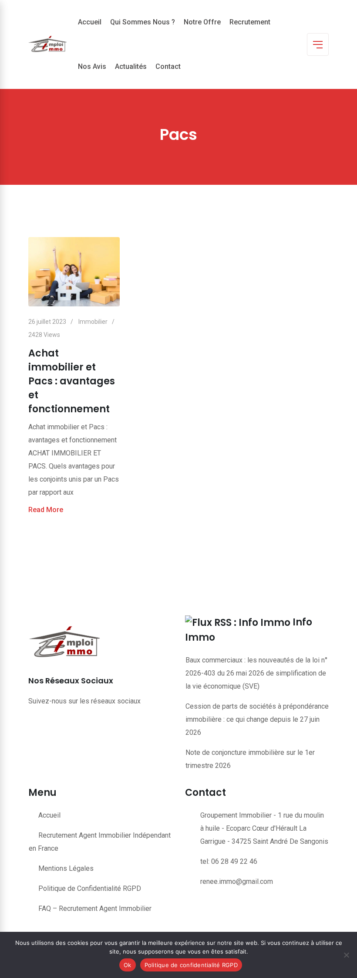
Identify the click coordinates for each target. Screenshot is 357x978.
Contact (168, 66)
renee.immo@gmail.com (236, 881)
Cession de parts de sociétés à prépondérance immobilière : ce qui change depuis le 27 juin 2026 (257, 719)
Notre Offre (202, 22)
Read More (45, 510)
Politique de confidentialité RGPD (191, 964)
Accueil (89, 22)
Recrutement (249, 22)
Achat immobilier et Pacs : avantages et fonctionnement (71, 381)
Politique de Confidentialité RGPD (89, 888)
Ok (127, 964)
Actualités (131, 66)
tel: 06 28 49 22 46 (228, 861)
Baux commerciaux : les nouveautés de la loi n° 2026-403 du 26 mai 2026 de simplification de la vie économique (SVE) (256, 673)
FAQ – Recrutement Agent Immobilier (95, 908)
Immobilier (93, 321)
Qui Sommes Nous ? (142, 22)
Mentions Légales (66, 868)
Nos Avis (92, 66)
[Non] (346, 955)
